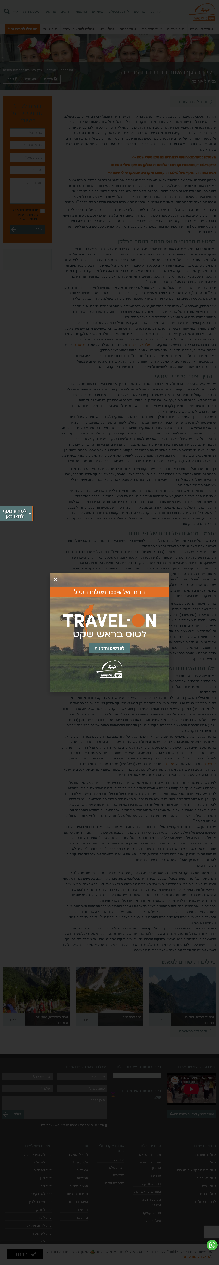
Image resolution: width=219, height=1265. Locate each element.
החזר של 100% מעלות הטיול (109, 592)
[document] (109, 632)
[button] (55, 579)
